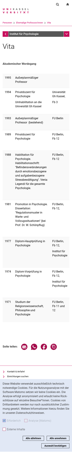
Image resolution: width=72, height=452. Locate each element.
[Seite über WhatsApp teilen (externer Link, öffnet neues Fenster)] (34, 349)
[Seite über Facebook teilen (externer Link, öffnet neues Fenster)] (44, 349)
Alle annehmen (58, 438)
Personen (7, 22)
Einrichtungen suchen (17, 376)
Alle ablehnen (33, 438)
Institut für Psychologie (24, 34)
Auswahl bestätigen (55, 445)
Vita (49, 22)
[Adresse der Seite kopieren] (54, 349)
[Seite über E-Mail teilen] (24, 349)
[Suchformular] (57, 4)
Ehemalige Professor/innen (29, 22)
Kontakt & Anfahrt (16, 371)
